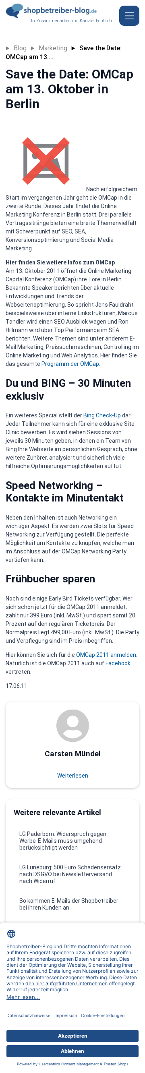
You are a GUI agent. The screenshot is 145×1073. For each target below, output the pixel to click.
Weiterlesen (72, 775)
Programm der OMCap (70, 364)
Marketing (53, 48)
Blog (20, 48)
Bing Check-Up (102, 415)
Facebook (118, 663)
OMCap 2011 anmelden (106, 655)
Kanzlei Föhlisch (96, 20)
